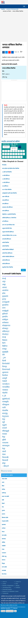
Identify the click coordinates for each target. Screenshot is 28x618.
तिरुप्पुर (4, 366)
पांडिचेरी (3, 545)
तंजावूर (4, 349)
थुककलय (5, 372)
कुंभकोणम (5, 305)
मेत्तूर (3, 419)
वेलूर (3, 449)
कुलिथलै (5, 314)
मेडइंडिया (3, 9)
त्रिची (4, 361)
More (23, 270)
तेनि (3, 355)
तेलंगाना (3, 559)
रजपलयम (5, 443)
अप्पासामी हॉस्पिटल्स (6, 239)
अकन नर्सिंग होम (5, 196)
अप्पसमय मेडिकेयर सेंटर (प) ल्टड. (9, 235)
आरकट (4, 287)
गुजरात (3, 510)
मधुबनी (4, 425)
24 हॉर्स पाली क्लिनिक (7, 172)
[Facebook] (3, 52)
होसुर (3, 463)
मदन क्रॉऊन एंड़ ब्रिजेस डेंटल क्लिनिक (10, 168)
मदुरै (3, 422)
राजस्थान (4, 552)
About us (4, 581)
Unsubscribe (5, 593)
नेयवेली (4, 381)
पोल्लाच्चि (5, 410)
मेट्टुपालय (5, 416)
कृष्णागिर (5, 317)
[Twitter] (6, 52)
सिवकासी (5, 460)
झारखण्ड (4, 524)
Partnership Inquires (7, 589)
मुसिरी (4, 440)
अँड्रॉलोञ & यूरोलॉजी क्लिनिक (9, 214)
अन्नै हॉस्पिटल (5, 221)
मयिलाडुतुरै (5, 431)
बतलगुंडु (4, 413)
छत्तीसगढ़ (4, 492)
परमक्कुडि (5, 402)
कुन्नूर (4, 299)
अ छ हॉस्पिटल (5, 186)
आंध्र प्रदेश (4, 478)
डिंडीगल (4, 346)
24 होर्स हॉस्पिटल (6, 175)
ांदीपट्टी (5, 466)
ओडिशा (3, 542)
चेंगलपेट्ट (5, 334)
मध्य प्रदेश (4, 535)
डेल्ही (3, 500)
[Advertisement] (14, 27)
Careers (4, 583)
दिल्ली (3, 503)
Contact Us (18, 581)
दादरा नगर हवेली (5, 496)
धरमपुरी (4, 378)
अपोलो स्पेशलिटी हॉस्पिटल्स (8, 256)
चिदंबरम (4, 340)
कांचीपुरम (5, 320)
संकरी (4, 451)
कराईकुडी (5, 311)
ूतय (4, 358)
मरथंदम (4, 434)
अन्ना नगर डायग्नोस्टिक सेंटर (8, 224)
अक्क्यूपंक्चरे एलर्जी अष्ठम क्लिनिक (9, 193)
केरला (3, 531)
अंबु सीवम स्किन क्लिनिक (7, 267)
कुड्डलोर (5, 296)
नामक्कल (5, 390)
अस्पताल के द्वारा (6, 144)
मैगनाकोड (4, 164)
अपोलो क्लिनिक (5, 242)
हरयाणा (3, 514)
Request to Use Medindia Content (10, 591)
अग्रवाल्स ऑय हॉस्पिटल (7, 207)
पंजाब (3, 549)
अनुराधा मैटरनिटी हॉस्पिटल (8, 231)
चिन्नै (3, 343)
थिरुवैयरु (5, 375)
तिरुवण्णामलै (6, 369)
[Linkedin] (12, 52)
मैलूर (3, 437)
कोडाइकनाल (6, 325)
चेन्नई (4, 279)
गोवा (3, 507)
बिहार (3, 485)
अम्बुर (4, 284)
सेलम (4, 454)
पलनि (4, 408)
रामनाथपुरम (5, 446)
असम (3, 482)
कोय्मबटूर (5, 328)
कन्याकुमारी (5, 302)
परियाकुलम (5, 405)
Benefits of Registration (8, 585)
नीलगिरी (4, 393)
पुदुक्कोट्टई (6, 399)
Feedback (18, 587)
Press (17, 583)
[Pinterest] (9, 52)
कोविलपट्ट (5, 331)
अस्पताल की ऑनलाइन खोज (12, 9)
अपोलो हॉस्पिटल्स (6, 260)
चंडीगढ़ (3, 489)
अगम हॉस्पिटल (5, 203)
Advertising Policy (6, 587)
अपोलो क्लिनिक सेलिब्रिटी (8, 249)
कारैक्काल (5, 323)
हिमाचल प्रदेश (5, 517)
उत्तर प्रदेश (4, 567)
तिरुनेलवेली (5, 364)
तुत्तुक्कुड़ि (5, 352)
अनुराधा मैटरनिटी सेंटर (7, 228)
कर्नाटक (3, 528)
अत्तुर (3, 281)
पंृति (4, 396)
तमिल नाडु (4, 556)
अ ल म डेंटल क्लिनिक (6, 189)
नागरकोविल (6, 387)
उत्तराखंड (4, 570)
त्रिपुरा (3, 563)
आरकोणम (5, 290)
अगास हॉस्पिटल (5, 210)
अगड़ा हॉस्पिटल (5, 200)
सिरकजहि (5, 457)
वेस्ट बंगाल (4, 574)
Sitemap (17, 585)
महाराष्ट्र (4, 538)
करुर (3, 308)
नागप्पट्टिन (5, 384)
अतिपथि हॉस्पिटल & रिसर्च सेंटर (9, 217)
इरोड (3, 293)
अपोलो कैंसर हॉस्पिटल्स (7, 253)
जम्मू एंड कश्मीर (5, 521)
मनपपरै (4, 428)
